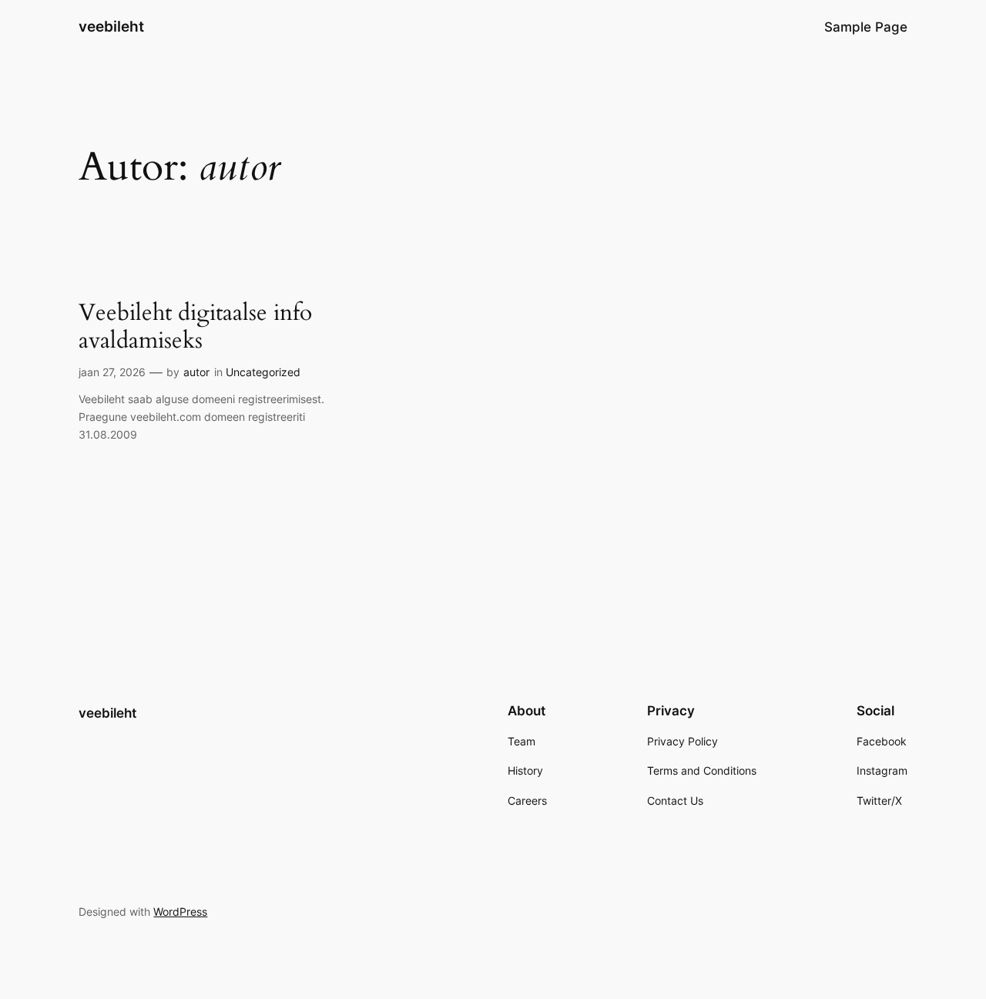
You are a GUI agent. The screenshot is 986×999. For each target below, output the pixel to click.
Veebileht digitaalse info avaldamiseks (195, 327)
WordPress (180, 911)
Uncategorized (263, 371)
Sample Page (865, 27)
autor (196, 371)
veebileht (111, 26)
